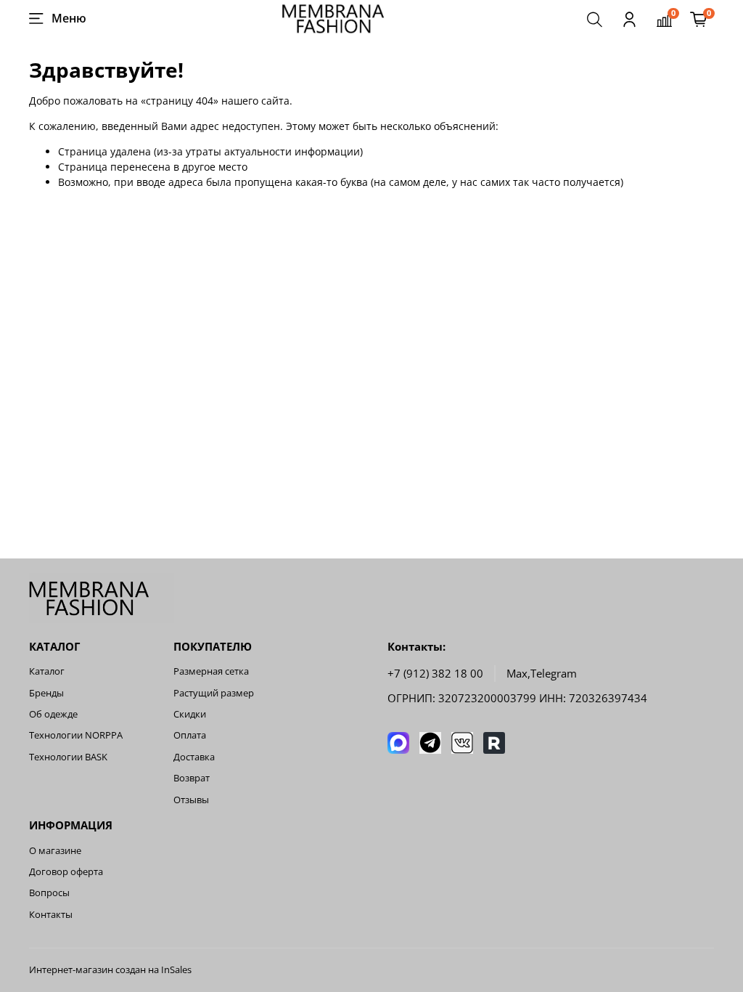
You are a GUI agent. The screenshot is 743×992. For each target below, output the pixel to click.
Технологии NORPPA (76, 735)
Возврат (191, 778)
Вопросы (49, 893)
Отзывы (191, 800)
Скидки (189, 714)
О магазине (55, 851)
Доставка (194, 757)
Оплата (189, 735)
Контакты (51, 914)
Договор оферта (66, 872)
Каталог (47, 671)
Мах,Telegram (541, 673)
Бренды (46, 693)
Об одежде (53, 714)
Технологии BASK (68, 757)
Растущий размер (213, 693)
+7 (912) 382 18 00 (435, 673)
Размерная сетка (211, 671)
